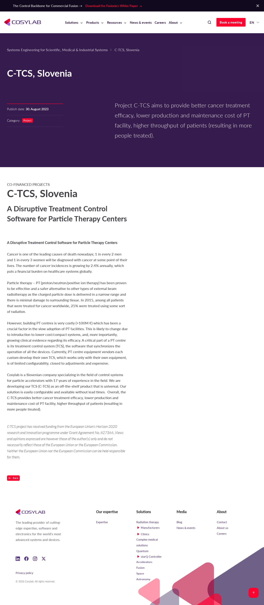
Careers (160, 22)
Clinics (145, 534)
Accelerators (144, 562)
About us (222, 528)
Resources (114, 22)
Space (140, 573)
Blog (179, 522)
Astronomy (143, 579)
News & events (141, 22)
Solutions (71, 22)
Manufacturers (150, 527)
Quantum (142, 551)
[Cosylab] (30, 512)
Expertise (102, 522)
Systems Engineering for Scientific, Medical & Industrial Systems (57, 49)
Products (92, 22)
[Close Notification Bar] (257, 5)
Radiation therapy (147, 522)
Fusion (140, 567)
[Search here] (209, 22)
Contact (222, 522)
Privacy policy (24, 573)
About (173, 22)
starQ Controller (151, 556)
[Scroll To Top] (254, 593)
